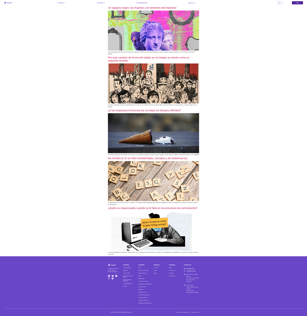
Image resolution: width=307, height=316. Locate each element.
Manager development (145, 303)
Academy (141, 265)
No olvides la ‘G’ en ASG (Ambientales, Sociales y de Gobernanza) (147, 158)
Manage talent (142, 297)
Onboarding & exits (143, 295)
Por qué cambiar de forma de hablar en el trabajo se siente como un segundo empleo (148, 59)
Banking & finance (143, 270)
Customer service (143, 281)
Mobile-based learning (127, 280)
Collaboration (142, 292)
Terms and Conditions (182, 312)
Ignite (155, 273)
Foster (155, 270)
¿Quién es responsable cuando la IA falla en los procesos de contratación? (153, 208)
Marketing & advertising (145, 284)
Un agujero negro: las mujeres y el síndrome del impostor (142, 7)
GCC (139, 268)
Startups (140, 289)
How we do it (126, 273)
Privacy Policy (195, 312)
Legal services (142, 287)
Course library (127, 268)
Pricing (125, 286)
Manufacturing (142, 273)
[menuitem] (280, 3)
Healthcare (141, 278)
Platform (125, 270)
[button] (61, 3)
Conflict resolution (143, 300)
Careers (171, 273)
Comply (156, 268)
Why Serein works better (128, 276)
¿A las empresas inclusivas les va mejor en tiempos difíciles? (144, 110)
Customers (172, 276)
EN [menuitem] (279, 3)
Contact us (172, 270)
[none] (280, 3)
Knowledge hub (127, 283)
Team (170, 268)
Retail (139, 276)
